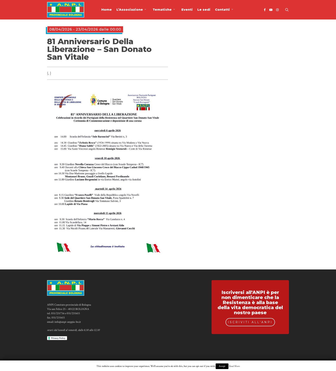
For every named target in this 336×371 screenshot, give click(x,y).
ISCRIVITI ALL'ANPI (250, 322)
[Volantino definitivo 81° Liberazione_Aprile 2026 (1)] (107, 254)
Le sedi (203, 9)
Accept (222, 366)
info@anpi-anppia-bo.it (67, 322)
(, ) (49, 73)
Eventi (187, 9)
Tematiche (162, 9)
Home (106, 9)
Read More (234, 366)
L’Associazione (129, 9)
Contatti (222, 9)
